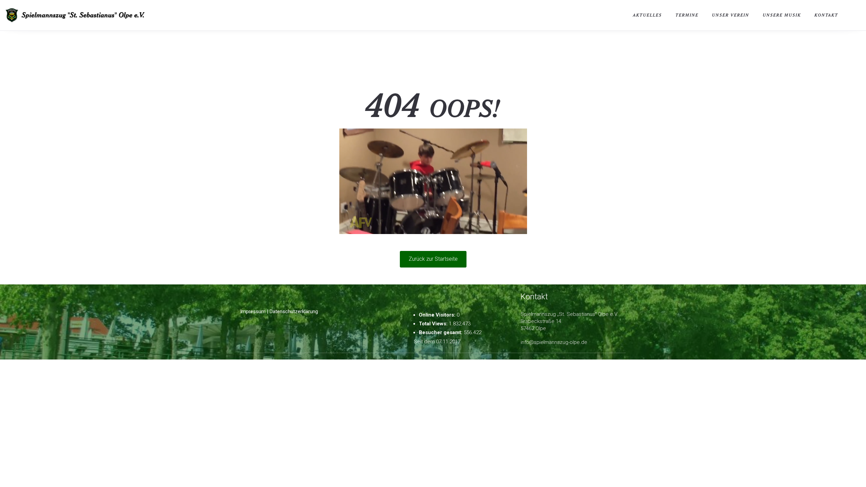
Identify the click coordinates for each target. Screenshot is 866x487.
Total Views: (434, 324)
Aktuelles (647, 15)
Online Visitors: (438, 315)
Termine (687, 15)
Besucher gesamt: (441, 332)
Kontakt (826, 15)
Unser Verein (730, 15)
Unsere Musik (782, 15)
